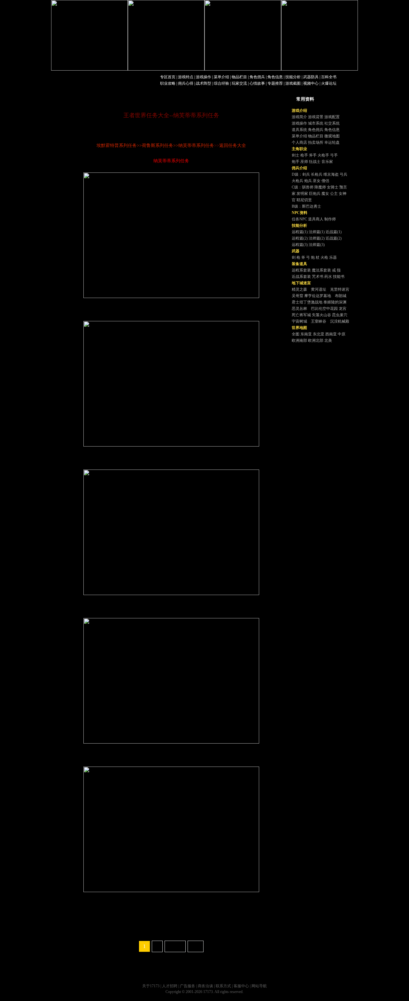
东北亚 (318, 334)
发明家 (302, 193)
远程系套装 (301, 270)
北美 (328, 340)
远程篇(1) (300, 232)
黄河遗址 (318, 289)
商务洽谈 (205, 986)
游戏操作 (203, 77)
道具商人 (315, 219)
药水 (328, 276)
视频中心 (311, 83)
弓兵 (343, 174)
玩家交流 (239, 83)
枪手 (304, 155)
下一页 (175, 946)
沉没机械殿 (339, 321)
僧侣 (325, 181)
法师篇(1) (317, 232)
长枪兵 (316, 174)
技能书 (338, 276)
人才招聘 (169, 986)
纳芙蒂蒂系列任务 (196, 145)
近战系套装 (301, 276)
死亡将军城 (301, 315)
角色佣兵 (257, 77)
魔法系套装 (321, 270)
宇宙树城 (299, 321)
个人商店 (299, 142)
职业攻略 (167, 83)
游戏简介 (299, 117)
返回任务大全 (232, 145)
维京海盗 (331, 174)
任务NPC (299, 219)
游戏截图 (293, 83)
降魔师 (320, 187)
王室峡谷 (318, 321)
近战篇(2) (334, 238)
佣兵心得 (185, 83)
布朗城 (340, 296)
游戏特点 (185, 77)
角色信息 (275, 77)
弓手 (334, 155)
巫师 (304, 161)
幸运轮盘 (332, 142)
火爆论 (327, 83)
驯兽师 (307, 187)
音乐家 (327, 161)
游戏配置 (332, 117)
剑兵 (306, 174)
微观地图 (332, 136)
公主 (334, 193)
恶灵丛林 (299, 308)
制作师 (330, 219)
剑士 (295, 155)
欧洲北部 (315, 340)
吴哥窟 (297, 296)
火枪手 (323, 155)
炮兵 (308, 181)
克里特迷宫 (339, 289)
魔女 (325, 193)
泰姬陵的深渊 (334, 302)
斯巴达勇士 (311, 206)
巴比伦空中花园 (324, 308)
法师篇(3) (317, 244)
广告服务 (187, 986)
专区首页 (167, 77)
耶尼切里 (304, 200)
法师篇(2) (317, 238)
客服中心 (241, 986)
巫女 (316, 181)
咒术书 (317, 276)
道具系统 (299, 129)
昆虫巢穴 (339, 315)
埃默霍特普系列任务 (116, 145)
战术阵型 (203, 83)
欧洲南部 (299, 340)
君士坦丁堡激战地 (307, 302)
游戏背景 (315, 117)
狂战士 (314, 161)
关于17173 (150, 986)
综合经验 (221, 83)
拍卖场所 (315, 142)
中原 (341, 334)
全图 (295, 334)
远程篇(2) (300, 238)
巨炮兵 (314, 193)
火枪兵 (297, 181)
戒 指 (336, 270)
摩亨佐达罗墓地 (317, 296)
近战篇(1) (334, 232)
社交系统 (332, 123)
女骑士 (332, 187)
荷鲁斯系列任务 (157, 145)
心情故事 (257, 83)
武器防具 (311, 77)
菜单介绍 (221, 77)
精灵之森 (299, 289)
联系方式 (223, 986)
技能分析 (293, 77)
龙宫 (342, 308)
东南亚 (306, 334)
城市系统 (315, 123)
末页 (195, 946)
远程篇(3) (300, 244)
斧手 (313, 155)
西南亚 (331, 334)
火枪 (324, 257)
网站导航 (259, 986)
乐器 (333, 257)
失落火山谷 (321, 315)
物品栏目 (239, 77)
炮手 (295, 161)
